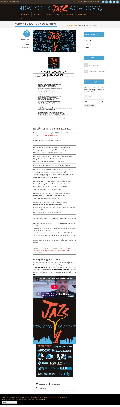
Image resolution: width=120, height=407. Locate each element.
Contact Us (24, 19)
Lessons (88, 44)
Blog (58, 14)
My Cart (12, 1)
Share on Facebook (55, 384)
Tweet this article (43, 384)
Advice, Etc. (89, 40)
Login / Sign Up (4, 1)
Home (69, 25)
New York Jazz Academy (15, 397)
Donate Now (89, 105)
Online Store (69, 14)
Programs (36, 15)
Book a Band (15, 400)
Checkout (17, 1)
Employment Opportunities (39, 400)
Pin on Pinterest (42, 388)
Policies (29, 400)
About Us (23, 15)
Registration (82, 14)
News (74, 25)
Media (47, 15)
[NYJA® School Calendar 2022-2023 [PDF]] (54, 54)
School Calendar (6, 400)
